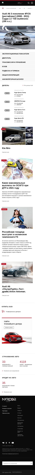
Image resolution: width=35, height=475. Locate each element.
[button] (32, 47)
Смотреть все (5, 152)
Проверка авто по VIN (20, 435)
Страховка (20, 428)
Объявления (21, 420)
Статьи (19, 413)
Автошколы (20, 426)
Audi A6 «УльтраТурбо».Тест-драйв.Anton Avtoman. (14, 289)
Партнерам (4, 410)
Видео (19, 408)
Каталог (20, 417)
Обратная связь (6, 413)
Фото (19, 405)
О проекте (4, 406)
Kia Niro (6, 148)
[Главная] (3, 8)
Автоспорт (20, 415)
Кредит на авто (20, 432)
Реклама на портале (6, 408)
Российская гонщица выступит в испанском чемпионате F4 (14, 234)
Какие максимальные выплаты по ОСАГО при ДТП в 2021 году (15, 185)
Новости (20, 410)
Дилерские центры (20, 423)
